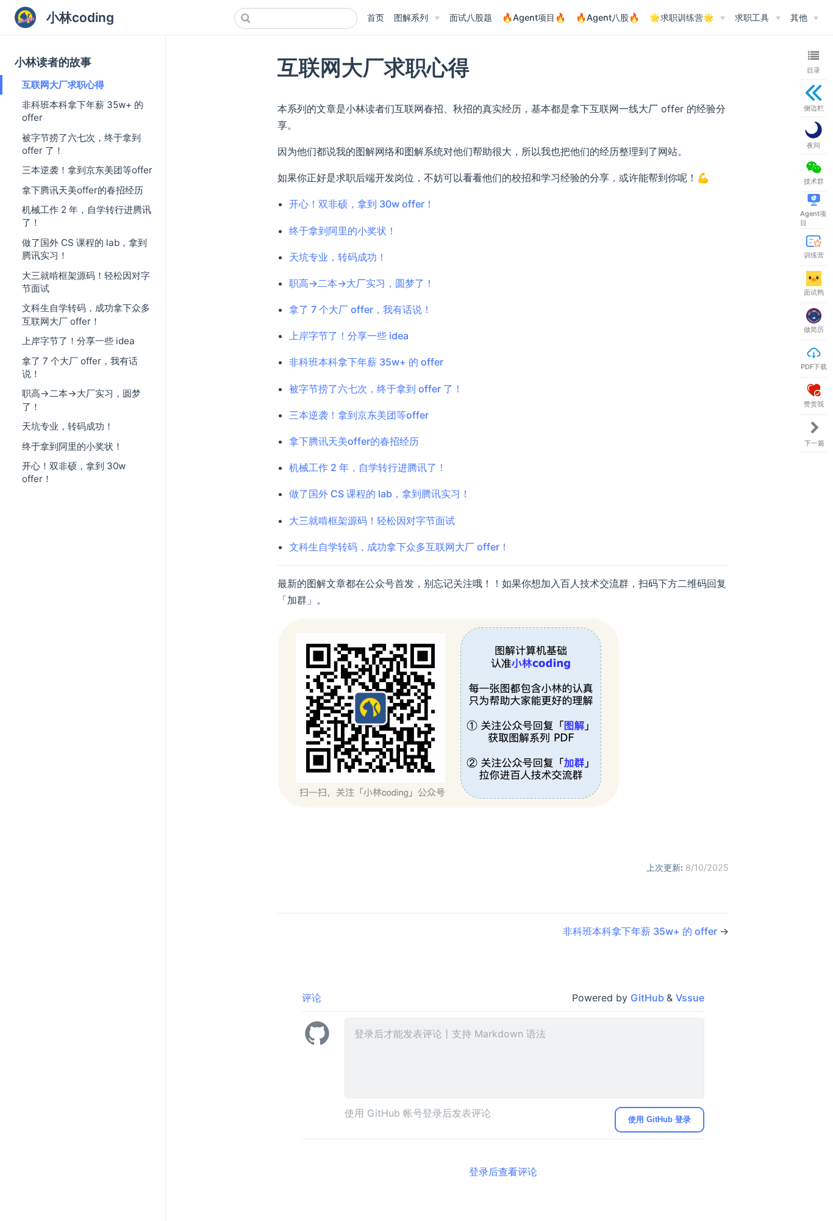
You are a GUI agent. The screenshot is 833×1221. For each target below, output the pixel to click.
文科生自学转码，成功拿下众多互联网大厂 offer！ (86, 314)
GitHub (649, 998)
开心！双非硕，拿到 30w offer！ (74, 472)
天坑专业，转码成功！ (67, 426)
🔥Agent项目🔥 (534, 17)
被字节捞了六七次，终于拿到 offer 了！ (81, 144)
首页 (375, 17)
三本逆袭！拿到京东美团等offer (87, 170)
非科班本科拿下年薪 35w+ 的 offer (82, 111)
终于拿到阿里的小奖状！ (72, 446)
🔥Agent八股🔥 (608, 17)
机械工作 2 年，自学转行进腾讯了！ (86, 216)
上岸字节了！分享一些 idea (78, 341)
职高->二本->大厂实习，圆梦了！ (81, 399)
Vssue (690, 998)
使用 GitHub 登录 (659, 1119)
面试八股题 (470, 17)
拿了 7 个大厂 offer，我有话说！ (80, 367)
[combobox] (295, 18)
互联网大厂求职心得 (63, 84)
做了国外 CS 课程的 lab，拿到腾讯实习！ (84, 249)
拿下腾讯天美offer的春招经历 (82, 190)
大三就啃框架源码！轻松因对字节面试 (86, 282)
